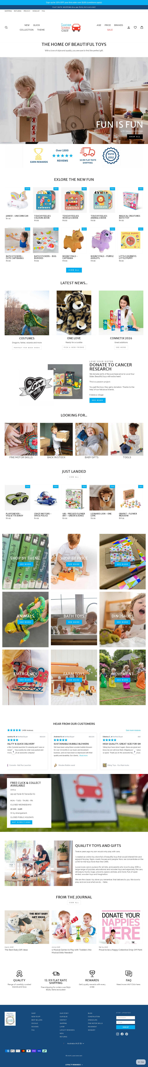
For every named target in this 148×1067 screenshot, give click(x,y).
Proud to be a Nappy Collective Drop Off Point (120, 950)
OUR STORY (64, 1013)
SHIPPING (8, 11)
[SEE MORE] (25, 561)
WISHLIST (36, 11)
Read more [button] (84, 755)
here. (138, 984)
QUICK (36, 25)
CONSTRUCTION (94, 1016)
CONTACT (63, 1020)
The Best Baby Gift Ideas (16, 950)
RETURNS (17, 11)
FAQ (43, 11)
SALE (110, 30)
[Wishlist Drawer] (135, 27)
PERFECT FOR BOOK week (27, 347)
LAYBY (62, 1027)
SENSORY (91, 1030)
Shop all (134, 136)
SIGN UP (126, 1027)
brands (15, 987)
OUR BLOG (64, 1016)
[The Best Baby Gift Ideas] (27, 927)
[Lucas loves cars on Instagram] (117, 1034)
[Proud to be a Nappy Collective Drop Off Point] (121, 927)
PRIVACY (27, 11)
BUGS (90, 1013)
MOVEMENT (92, 1027)
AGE (99, 25)
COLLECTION (27, 30)
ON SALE (34, 1023)
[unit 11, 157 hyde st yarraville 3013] (74, 803)
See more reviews (133, 730)
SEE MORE (121, 347)
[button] (74, 1064)
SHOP (33, 1013)
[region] (74, 2)
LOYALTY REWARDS (67, 1030)
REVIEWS (35, 1027)
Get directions (21, 822)
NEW (27, 25)
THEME (41, 30)
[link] (25, 765)
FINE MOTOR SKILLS (95, 1023)
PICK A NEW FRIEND (74, 347)
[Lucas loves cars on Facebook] (122, 1034)
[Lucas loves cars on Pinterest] (126, 1034)
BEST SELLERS (36, 1020)
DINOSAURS (92, 1020)
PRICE (108, 25)
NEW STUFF (35, 1016)
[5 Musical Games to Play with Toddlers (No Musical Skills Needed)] (74, 927)
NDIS (62, 1033)
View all (74, 270)
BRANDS (118, 25)
